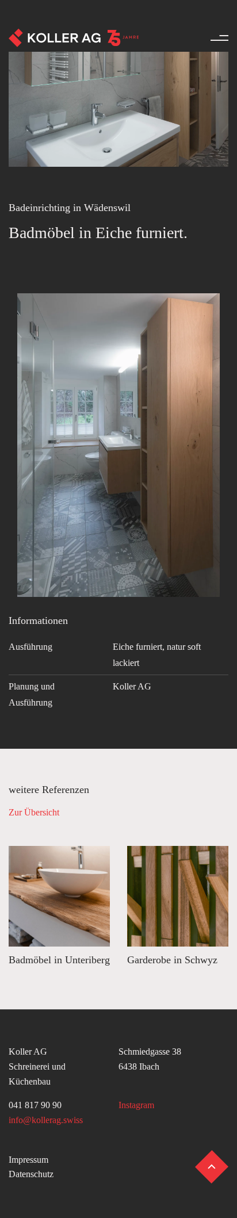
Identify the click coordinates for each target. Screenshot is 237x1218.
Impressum (28, 1160)
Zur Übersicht (34, 812)
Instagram (136, 1105)
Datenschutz (31, 1174)
